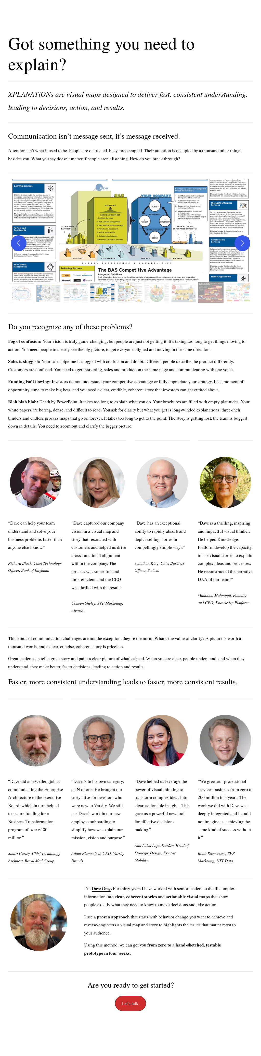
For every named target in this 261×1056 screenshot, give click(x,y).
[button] (130, 230)
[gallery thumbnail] (21, 292)
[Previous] (19, 243)
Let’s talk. (130, 1003)
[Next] (242, 243)
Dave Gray (101, 888)
